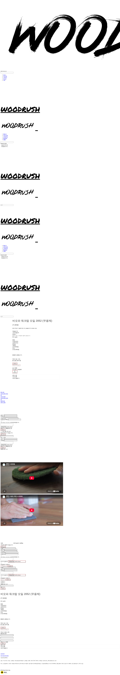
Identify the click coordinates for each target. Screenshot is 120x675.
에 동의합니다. (10, 422)
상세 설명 (3, 396)
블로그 (4, 75)
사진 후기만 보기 (6, 431)
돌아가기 (3, 579)
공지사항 (5, 76)
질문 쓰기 (3, 546)
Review (4, 79)
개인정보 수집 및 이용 (6, 422)
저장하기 (3, 429)
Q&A (4, 80)
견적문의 (5, 77)
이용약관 (3, 653)
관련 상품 (3, 402)
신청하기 (3, 643)
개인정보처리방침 (5, 655)
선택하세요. (15, 341)
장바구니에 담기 (4, 629)
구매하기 (3, 588)
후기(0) (2, 392)
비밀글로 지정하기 (5, 564)
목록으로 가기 (4, 566)
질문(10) (3, 401)
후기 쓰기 (3, 434)
